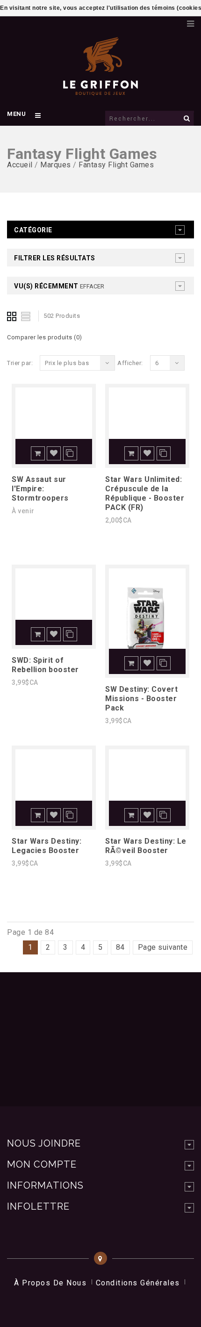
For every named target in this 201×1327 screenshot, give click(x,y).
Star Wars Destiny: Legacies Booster (46, 846)
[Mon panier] (175, 21)
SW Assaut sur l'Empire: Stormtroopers (40, 488)
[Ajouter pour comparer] (70, 453)
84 (120, 947)
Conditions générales (138, 1282)
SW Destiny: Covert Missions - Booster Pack (141, 698)
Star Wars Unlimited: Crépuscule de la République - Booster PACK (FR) (144, 493)
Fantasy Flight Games (116, 164)
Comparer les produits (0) (44, 337)
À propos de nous (50, 1282)
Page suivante (163, 947)
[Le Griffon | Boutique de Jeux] (100, 91)
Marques (55, 164)
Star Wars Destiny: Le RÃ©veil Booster (146, 846)
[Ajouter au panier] (38, 453)
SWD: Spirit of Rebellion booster (45, 665)
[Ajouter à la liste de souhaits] (54, 453)
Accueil (20, 164)
